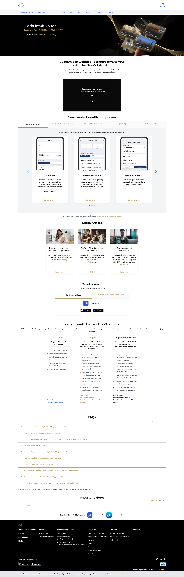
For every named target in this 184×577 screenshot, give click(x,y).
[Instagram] (157, 559)
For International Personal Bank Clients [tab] (110, 295)
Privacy (21, 533)
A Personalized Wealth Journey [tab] (62, 124)
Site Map (136, 529)
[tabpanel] (92, 170)
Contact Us (114, 529)
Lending (87, 12)
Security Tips (43, 533)
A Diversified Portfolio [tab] (33, 124)
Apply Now (110, 12)
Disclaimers (23, 537)
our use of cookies (119, 574)
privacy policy (105, 574)
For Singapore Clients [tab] (73, 295)
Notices (21, 541)
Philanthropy (92, 554)
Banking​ (54, 12)
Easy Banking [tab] (121, 124)
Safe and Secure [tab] (150, 124)
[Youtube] (160, 559)
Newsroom (91, 540)
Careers (90, 543)
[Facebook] (164, 559)
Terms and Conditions (27, 529)
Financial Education (94, 550)
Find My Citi (114, 540)
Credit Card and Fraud (46, 536)
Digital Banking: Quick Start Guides (109, 216)
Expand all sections (159, 422)
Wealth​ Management (27, 12)
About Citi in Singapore (96, 533)
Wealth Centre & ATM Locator (120, 536)
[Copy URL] (92, 95)
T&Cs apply (124, 264)
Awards (90, 547)
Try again (92, 101)
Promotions (98, 12)
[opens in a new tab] (21, 5)
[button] (89, 205)
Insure (71, 12)
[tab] (27, 12)
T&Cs (90, 262)
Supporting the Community (97, 536)
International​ (42, 12)
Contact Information (117, 533)
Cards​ (79, 12)
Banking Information (65, 529)
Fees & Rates (61, 533)
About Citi (92, 529)
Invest (63, 12)
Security (42, 529)
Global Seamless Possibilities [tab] (92, 124)
